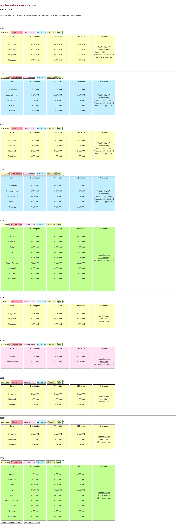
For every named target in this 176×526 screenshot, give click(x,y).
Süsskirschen (17, 32)
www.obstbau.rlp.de (32, 523)
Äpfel (59, 32)
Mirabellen (51, 32)
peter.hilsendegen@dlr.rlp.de (11, 523)
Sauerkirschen (29, 32)
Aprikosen (5, 78)
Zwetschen (41, 32)
